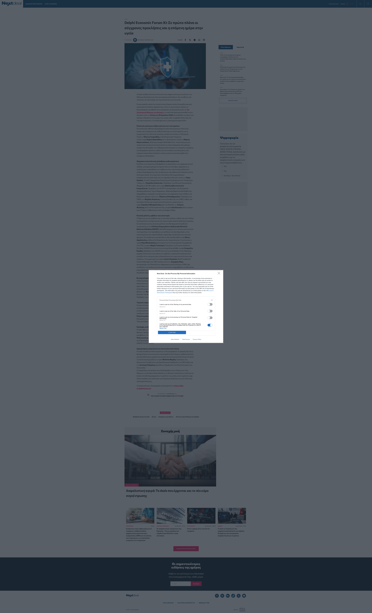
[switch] (210, 304)
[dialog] (186, 306)
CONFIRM (172, 332)
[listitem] (186, 300)
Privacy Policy (197, 339)
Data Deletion (175, 339)
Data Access (186, 339)
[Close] (219, 274)
